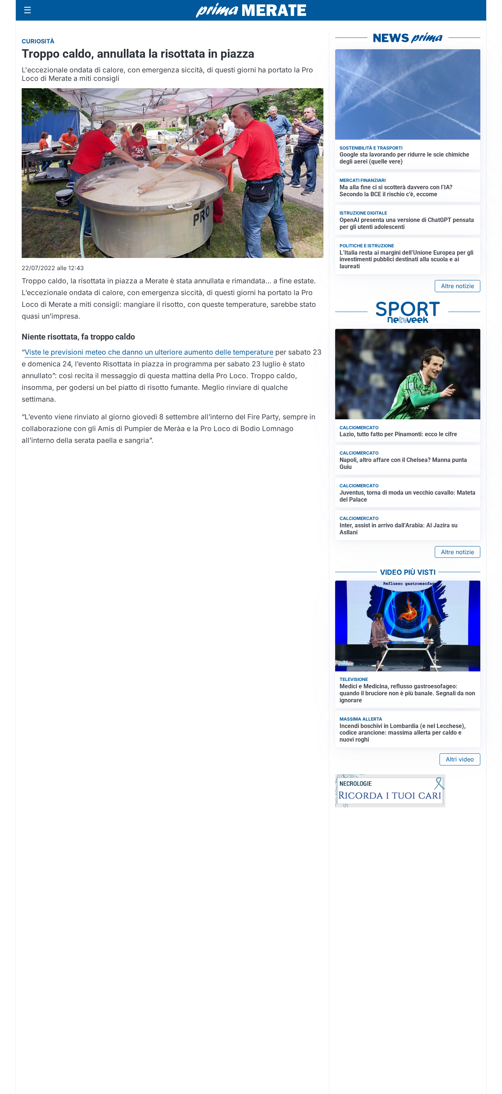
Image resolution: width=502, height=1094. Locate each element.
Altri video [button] (460, 759)
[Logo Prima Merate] (251, 10)
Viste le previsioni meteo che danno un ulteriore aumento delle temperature (149, 352)
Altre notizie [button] (457, 286)
